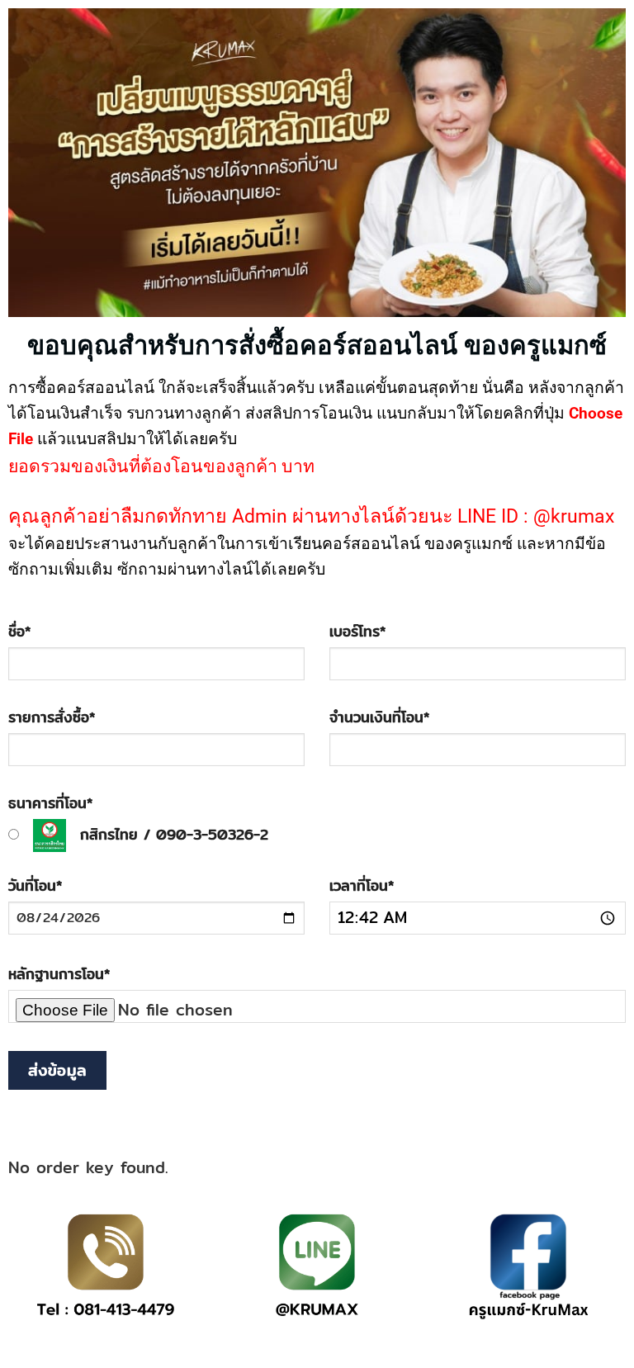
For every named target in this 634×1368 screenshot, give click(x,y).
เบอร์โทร (357, 631)
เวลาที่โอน (361, 885)
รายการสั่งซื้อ (51, 717)
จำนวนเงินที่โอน (379, 717)
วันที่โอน (35, 885)
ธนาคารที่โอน (50, 803)
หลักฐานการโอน (59, 974)
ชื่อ (19, 631)
